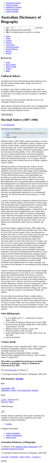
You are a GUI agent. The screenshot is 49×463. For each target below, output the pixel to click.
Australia (35, 390)
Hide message (7, 114)
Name (8, 62)
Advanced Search (12, 47)
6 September (5, 388)
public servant (11, 438)
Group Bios (10, 45)
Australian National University (12, 449)
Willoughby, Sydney (8, 390)
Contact (9, 40)
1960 (9, 400)
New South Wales (24, 390)
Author (8, 69)
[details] (19, 378)
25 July (3, 400)
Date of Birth (11, 65)
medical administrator (14, 435)
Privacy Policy (25, 457)
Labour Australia (12, 11)
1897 (13, 388)
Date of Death (11, 67)
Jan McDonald (8, 125)
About (8, 38)
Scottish (9, 424)
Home (8, 36)
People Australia (12, 5)
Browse (9, 51)
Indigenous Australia (13, 7)
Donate (8, 53)
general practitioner (13, 433)
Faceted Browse (12, 49)
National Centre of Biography (26, 447)
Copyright (5, 457)
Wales (11, 402)
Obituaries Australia (13, 3)
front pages (12, 370)
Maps (8, 71)
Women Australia (12, 9)
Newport (4, 402)
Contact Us (36, 457)
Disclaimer (14, 457)
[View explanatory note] (3, 411)
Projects (9, 43)
